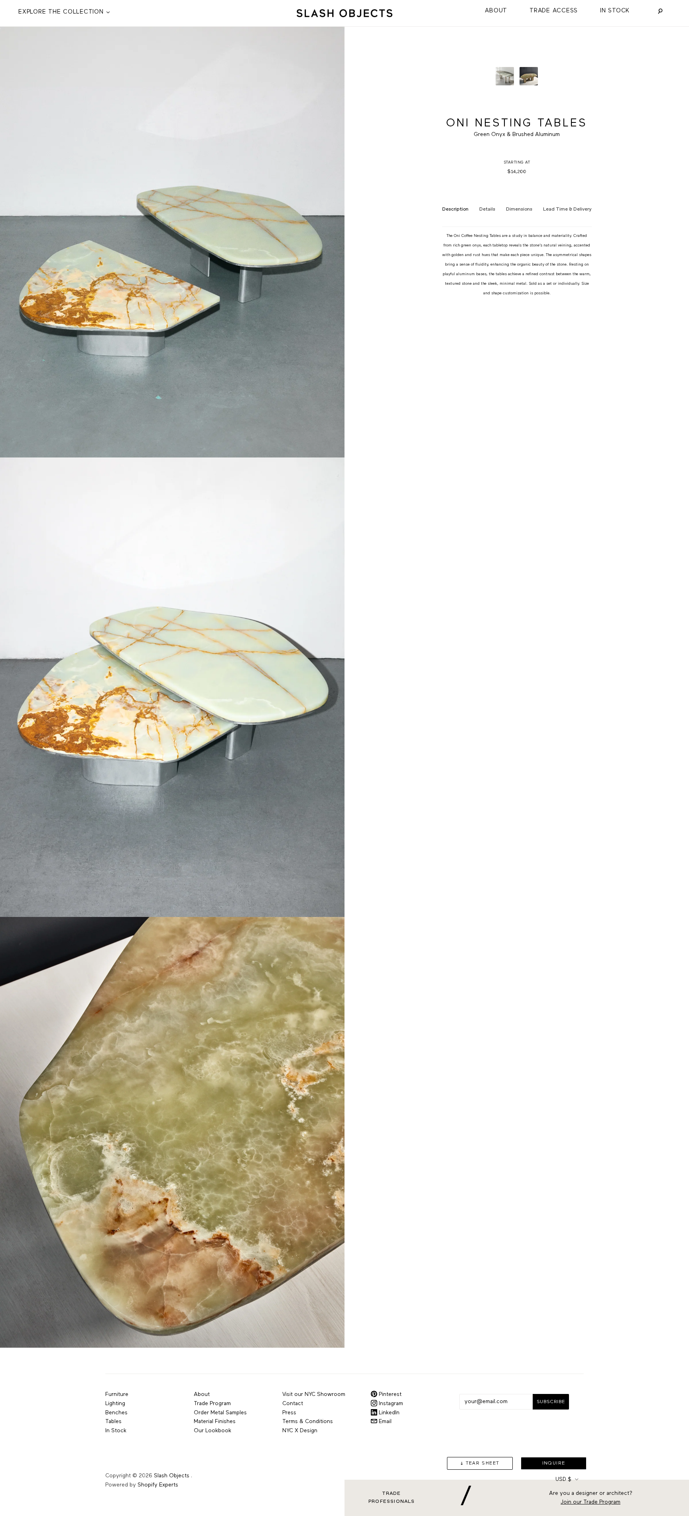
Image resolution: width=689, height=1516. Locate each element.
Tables (113, 1421)
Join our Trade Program (590, 1502)
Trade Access (554, 11)
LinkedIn (388, 1412)
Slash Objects (171, 1476)
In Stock (615, 11)
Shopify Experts (158, 1485)
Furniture (116, 1394)
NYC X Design (299, 1430)
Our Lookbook (212, 1430)
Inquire (553, 1463)
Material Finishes (215, 1421)
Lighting (115, 1403)
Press (289, 1412)
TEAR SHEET (483, 1463)
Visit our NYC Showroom (313, 1394)
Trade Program (212, 1403)
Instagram (390, 1403)
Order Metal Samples (220, 1412)
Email (384, 1421)
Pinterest (389, 1394)
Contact (292, 1403)
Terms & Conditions (307, 1421)
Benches (116, 1412)
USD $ (563, 1479)
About (496, 11)
